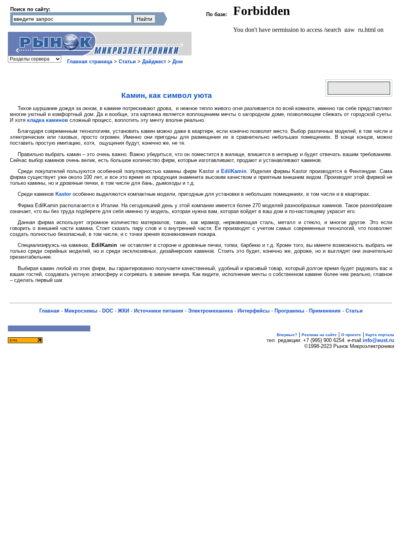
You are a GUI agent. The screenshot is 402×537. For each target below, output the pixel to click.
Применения (325, 311)
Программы (289, 311)
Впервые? (287, 335)
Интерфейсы (254, 311)
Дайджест (154, 61)
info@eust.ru (378, 340)
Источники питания (158, 311)
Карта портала (379, 335)
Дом (177, 61)
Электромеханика (210, 311)
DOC (107, 311)
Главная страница (89, 61)
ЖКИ (123, 311)
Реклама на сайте (319, 335)
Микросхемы (80, 311)
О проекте (351, 335)
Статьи (127, 61)
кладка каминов (47, 120)
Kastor (63, 194)
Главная (49, 311)
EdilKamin (234, 171)
